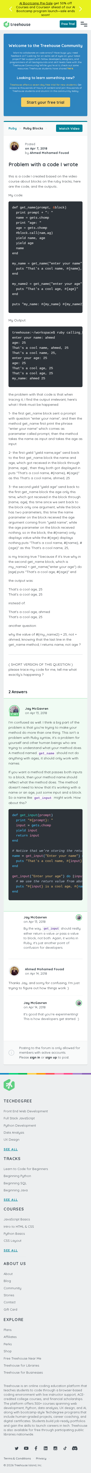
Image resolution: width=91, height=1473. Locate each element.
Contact (10, 1302)
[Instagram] (55, 1448)
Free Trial (68, 24)
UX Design (11, 1139)
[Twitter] (16, 1448)
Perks (8, 1344)
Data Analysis (14, 1132)
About (8, 1274)
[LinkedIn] (45, 1448)
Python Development (20, 1125)
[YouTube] (26, 1448)
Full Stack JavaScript (19, 1118)
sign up (51, 1057)
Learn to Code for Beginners (26, 1169)
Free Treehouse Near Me (22, 1358)
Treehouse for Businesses (23, 1372)
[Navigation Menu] (84, 24)
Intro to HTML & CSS (19, 1226)
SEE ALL (11, 1149)
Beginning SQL (15, 1183)
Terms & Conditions (17, 1458)
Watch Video (69, 128)
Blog (7, 1281)
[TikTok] (65, 1448)
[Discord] (74, 1448)
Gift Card (10, 1309)
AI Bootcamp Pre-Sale (36, 3)
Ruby (12, 128)
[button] (10, 9)
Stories (9, 1295)
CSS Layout (12, 1240)
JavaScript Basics (17, 1219)
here (70, 68)
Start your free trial (45, 102)
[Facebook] (36, 1448)
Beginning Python (17, 1176)
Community (12, 1288)
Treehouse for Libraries (21, 1365)
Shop (8, 1351)
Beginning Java (16, 1190)
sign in (35, 1057)
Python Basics (14, 1233)
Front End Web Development (26, 1111)
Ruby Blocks (33, 128)
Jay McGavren (36, 708)
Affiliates (10, 1337)
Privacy (41, 1458)
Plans (7, 1330)
